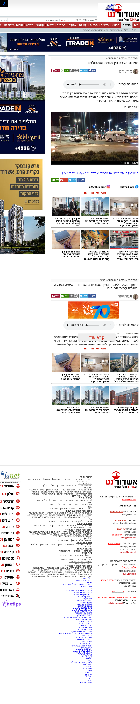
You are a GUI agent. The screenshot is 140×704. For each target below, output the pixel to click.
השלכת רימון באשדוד (124, 349)
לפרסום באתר (52, 20)
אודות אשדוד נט (13, 25)
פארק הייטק (87, 683)
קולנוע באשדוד (40, 515)
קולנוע (40, 25)
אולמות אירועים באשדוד (82, 661)
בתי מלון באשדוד (85, 612)
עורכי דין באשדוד (67, 575)
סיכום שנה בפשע (57, 530)
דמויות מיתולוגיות (66, 560)
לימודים (76, 566)
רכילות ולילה (86, 492)
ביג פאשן (88, 688)
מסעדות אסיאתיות (73, 507)
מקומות (56, 494)
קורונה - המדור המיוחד (80, 577)
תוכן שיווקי (87, 566)
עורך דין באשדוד (85, 669)
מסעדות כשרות (48, 509)
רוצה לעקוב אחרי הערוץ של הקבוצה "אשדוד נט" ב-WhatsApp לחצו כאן (100, 188)
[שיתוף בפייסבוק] (92, 72)
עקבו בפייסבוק (127, 202)
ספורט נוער (73, 520)
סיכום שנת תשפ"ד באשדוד (78, 545)
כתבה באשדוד (85, 659)
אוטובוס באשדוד (37, 589)
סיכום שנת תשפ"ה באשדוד (78, 581)
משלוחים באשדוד (84, 620)
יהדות (68, 585)
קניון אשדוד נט (54, 591)
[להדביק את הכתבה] (63, 196)
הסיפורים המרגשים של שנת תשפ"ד (77, 549)
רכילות (105, 25)
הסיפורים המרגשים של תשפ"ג (60, 528)
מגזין (89, 522)
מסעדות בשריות (85, 505)
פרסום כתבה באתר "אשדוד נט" (78, 606)
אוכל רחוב (76, 511)
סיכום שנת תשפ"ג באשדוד (79, 526)
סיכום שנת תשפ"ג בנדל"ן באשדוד (46, 532)
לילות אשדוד (77, 537)
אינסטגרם (51, 537)
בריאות (60, 541)
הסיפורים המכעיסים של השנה (76, 532)
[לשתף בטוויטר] (83, 72)
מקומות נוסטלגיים (84, 560)
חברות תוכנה (38, 583)
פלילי (134, 30)
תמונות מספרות (68, 524)
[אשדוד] (119, 22)
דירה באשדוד (86, 663)
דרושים (61, 25)
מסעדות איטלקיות (36, 505)
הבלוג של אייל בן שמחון (82, 555)
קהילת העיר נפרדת (76, 543)
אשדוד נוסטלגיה (84, 558)
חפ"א (90, 696)
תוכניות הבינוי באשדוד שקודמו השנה (44, 547)
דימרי (90, 694)
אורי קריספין (114, 559)
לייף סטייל (87, 568)
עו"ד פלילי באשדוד (84, 665)
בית (136, 25)
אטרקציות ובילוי (76, 570)
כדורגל (52, 520)
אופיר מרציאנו (86, 698)
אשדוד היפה (86, 541)
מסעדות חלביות (68, 505)
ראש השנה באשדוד (73, 587)
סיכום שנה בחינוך (75, 530)
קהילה (83, 25)
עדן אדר (88, 686)
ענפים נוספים (86, 520)
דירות (50, 25)
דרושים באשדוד (85, 638)
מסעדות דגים (53, 505)
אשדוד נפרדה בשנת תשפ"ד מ (46, 549)
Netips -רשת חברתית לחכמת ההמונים (75, 649)
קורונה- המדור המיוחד (82, 579)
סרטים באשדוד (85, 591)
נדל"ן (125, 30)
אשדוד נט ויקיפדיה (84, 653)
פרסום (89, 675)
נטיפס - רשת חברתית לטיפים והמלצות (76, 600)
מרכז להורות (87, 679)
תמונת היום (63, 537)
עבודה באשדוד (85, 657)
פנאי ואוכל (57, 585)
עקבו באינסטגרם (98, 202)
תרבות (94, 25)
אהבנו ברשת (79, 585)
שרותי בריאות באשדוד (82, 634)
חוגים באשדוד (56, 515)
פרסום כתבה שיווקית (83, 655)
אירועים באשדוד (85, 636)
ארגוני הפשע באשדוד (93, 30)
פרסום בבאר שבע (84, 630)
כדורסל (62, 520)
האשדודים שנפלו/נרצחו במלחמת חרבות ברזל (72, 551)
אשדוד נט (132, 58)
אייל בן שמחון (86, 602)
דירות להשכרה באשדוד (82, 626)
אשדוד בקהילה (84, 539)
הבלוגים (88, 553)
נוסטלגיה (54, 524)
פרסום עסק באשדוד (83, 595)
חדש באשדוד (65, 566)
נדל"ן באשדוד (86, 593)
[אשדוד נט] (117, 504)
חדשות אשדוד (116, 58)
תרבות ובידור (85, 513)
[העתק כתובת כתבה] (74, 72)
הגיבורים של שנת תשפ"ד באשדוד (77, 547)
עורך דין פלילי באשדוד (82, 667)
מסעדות (88, 503)
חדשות (127, 25)
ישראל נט (88, 597)
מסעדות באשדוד (85, 622)
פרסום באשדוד (85, 651)
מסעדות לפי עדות (65, 509)
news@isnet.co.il (128, 567)
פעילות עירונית (72, 541)
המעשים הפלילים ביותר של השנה (61, 589)
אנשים (47, 494)
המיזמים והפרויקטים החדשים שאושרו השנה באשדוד (69, 583)
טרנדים (63, 570)
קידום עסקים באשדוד (83, 610)
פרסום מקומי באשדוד (83, 608)
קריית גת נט (87, 671)
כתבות (89, 524)
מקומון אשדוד (86, 618)
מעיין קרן (88, 681)
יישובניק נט (87, 614)
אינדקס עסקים (44, 585)
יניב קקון (88, 690)
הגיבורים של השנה (84, 528)
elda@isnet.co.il (128, 553)
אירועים (89, 537)
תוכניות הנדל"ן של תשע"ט (51, 587)
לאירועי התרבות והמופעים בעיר (79, 515)
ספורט (115, 25)
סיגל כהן (88, 692)
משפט (29, 25)
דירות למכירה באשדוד (82, 624)
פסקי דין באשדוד (85, 575)
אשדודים (67, 494)
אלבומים (88, 534)
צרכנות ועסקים (84, 564)
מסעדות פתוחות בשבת (52, 507)
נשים (90, 585)
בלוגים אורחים (63, 555)
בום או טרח (78, 494)
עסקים (72, 25)
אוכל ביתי (88, 507)
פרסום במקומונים (84, 616)
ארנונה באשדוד (85, 643)
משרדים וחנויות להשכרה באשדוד (78, 632)
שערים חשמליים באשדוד (81, 647)
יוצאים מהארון (83, 496)
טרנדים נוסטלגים (48, 560)
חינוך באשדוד (70, 591)
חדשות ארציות (113, 30)
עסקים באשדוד (38, 591)
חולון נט (88, 673)
